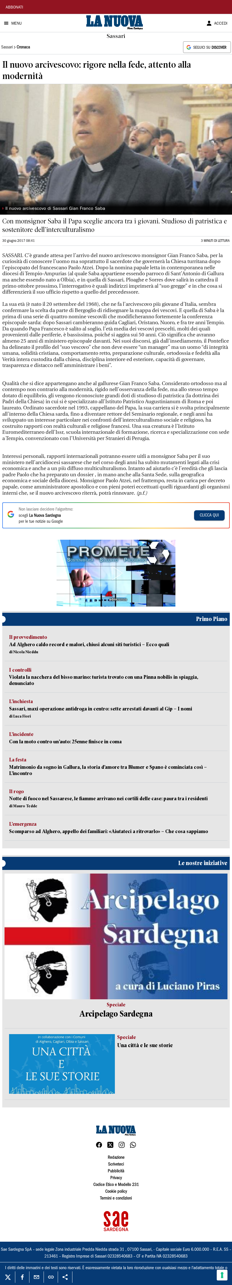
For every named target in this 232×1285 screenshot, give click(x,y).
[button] (116, 573)
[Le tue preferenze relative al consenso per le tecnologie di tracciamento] (222, 1275)
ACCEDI (220, 24)
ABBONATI (14, 8)
